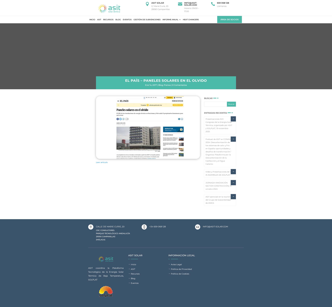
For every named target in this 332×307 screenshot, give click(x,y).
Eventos (127, 19)
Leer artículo (102, 162)
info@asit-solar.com (190, 4)
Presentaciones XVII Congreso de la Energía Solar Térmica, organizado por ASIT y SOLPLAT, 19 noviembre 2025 (219, 125)
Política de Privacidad (181, 269)
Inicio (92, 19)
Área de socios (229, 19)
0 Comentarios (179, 85)
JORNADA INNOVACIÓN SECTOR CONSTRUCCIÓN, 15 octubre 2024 (218, 186)
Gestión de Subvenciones (147, 19)
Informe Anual (170, 19)
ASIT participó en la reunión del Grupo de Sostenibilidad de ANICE (218, 200)
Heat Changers (191, 19)
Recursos (108, 19)
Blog (118, 19)
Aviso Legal (176, 264)
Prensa (167, 85)
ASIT (99, 19)
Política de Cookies (180, 274)
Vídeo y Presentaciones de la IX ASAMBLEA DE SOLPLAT (218, 173)
